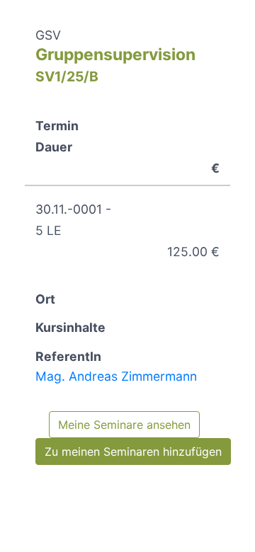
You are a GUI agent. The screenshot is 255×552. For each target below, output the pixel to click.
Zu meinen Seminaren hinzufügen (133, 451)
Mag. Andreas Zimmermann (116, 376)
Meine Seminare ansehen (124, 425)
